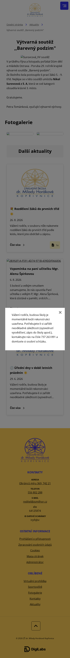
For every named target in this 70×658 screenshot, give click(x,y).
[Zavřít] (60, 312)
